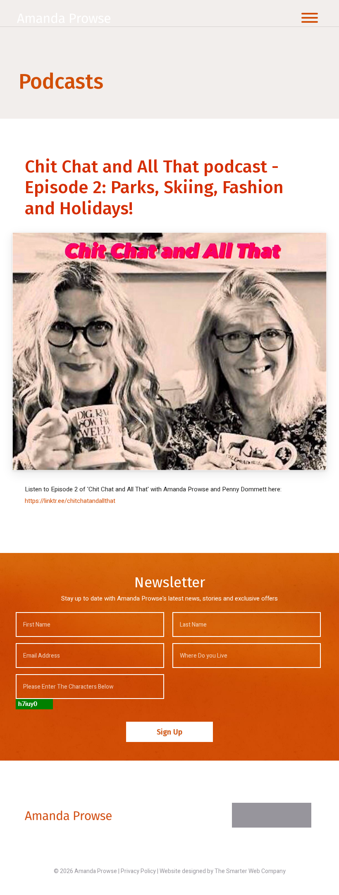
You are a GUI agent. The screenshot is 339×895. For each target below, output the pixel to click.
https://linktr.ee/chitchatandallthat (70, 500)
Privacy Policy (138, 871)
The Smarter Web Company (250, 871)
